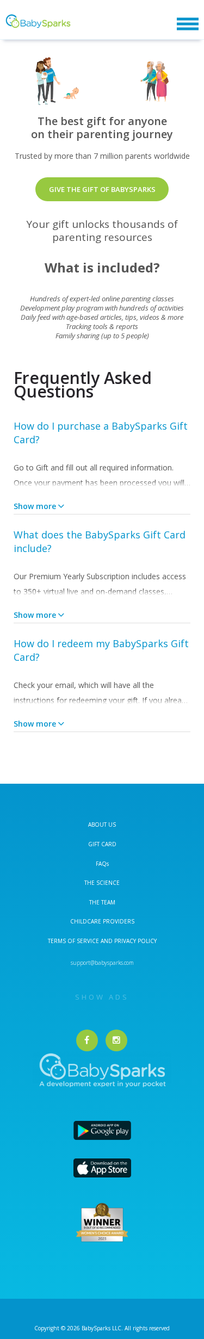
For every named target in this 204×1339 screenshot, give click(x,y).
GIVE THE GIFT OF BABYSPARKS (102, 189)
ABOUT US (102, 824)
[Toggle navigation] (188, 24)
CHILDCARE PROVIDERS (102, 921)
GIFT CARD (102, 844)
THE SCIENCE (102, 883)
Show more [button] (35, 506)
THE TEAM (102, 902)
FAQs (102, 863)
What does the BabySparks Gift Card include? (100, 541)
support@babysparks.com (102, 962)
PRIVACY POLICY (135, 941)
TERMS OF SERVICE (74, 941)
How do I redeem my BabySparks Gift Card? (101, 650)
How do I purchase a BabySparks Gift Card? (101, 432)
